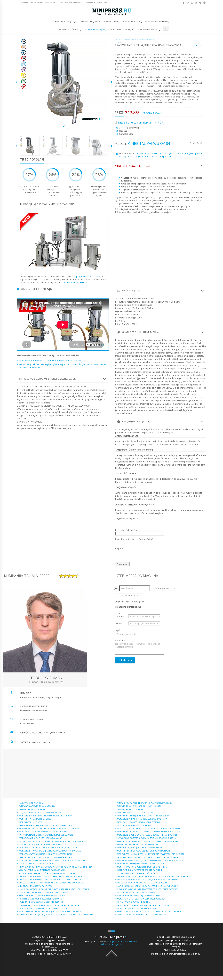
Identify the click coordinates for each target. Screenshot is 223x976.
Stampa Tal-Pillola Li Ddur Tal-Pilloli (34, 809)
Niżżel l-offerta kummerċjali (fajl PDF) (141, 122)
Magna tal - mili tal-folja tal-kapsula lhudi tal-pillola (140, 899)
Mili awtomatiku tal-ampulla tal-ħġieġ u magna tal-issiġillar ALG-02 (49, 945)
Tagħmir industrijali (94, 29)
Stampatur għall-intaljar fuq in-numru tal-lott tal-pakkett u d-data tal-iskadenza (55, 915)
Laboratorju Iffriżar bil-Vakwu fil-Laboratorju (137, 844)
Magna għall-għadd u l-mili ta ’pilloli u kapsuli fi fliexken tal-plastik (147, 835)
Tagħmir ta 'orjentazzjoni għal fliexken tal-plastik (139, 848)
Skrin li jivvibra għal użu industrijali (133, 902)
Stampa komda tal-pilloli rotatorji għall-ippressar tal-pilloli (144, 803)
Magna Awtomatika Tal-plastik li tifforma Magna (40, 838)
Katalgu (118, 39)
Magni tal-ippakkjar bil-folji (30, 822)
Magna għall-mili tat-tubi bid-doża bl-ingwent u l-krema (141, 819)
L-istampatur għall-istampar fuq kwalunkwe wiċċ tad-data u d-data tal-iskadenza (55, 867)
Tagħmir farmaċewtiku (68, 29)
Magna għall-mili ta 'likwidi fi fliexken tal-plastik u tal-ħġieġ (45, 816)
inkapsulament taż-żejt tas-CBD (86, 276)
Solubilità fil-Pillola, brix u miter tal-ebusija (136, 892)
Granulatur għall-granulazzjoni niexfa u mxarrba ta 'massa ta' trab (147, 841)
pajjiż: (121, 632)
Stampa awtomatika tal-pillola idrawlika (36, 806)
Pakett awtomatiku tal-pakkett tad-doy (35, 863)
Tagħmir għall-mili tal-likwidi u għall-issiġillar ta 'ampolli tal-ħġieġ (49, 828)
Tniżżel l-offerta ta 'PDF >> (75, 282)
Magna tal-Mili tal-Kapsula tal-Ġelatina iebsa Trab (138, 822)
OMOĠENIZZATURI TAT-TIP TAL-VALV (49, 936)
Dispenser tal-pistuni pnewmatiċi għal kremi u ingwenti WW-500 (176, 945)
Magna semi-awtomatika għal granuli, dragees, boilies (43, 908)
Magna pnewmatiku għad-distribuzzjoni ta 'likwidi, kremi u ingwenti (49, 911)
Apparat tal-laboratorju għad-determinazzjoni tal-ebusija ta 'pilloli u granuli (54, 889)
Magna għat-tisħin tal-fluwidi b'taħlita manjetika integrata (142, 905)
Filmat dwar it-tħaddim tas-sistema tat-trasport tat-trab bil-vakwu (50, 360)
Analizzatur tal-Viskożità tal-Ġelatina (35, 886)
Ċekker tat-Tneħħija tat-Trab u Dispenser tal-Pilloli (139, 870)
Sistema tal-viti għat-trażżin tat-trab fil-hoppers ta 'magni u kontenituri (51, 841)
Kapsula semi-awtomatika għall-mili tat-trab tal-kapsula (141, 915)
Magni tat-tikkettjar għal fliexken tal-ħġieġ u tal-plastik (141, 867)
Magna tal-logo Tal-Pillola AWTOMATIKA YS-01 (49, 953)
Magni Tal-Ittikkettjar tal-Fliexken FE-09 (49, 950)
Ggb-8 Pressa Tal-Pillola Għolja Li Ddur (176, 936)
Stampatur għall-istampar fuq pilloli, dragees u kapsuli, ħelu (46, 825)
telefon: (118, 623)
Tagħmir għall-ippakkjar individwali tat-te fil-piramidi (140, 863)
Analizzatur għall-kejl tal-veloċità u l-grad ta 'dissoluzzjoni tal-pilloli (51, 883)
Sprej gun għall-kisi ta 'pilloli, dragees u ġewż (39, 812)
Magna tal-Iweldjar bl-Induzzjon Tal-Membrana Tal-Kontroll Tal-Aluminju (52, 860)
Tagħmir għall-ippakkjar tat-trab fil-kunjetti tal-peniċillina (142, 816)
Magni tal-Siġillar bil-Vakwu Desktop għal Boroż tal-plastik (143, 851)
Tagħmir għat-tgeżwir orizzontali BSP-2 (176, 940)
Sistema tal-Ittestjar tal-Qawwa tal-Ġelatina (135, 873)
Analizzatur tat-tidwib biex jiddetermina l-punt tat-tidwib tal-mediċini (49, 880)
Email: (71, 2)
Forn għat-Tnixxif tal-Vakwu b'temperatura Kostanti (41, 895)
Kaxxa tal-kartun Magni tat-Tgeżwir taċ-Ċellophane (41, 870)
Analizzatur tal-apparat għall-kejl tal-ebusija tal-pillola (141, 883)
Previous (17, 82)
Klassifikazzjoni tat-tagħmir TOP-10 (99, 21)
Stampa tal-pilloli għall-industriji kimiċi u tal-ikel (138, 806)
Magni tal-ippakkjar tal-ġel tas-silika (34, 819)
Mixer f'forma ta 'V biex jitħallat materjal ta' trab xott (42, 844)
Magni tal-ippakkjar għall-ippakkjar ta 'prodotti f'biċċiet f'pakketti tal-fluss (150, 854)
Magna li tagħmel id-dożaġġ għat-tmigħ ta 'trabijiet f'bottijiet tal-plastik (148, 828)
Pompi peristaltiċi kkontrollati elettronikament (40, 899)
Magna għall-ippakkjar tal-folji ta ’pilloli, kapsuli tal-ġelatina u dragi (49, 851)
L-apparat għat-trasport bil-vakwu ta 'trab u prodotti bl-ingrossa (146, 838)
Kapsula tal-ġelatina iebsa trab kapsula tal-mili (137, 908)
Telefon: (96, 2)
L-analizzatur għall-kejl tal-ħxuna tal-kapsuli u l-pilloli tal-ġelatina (147, 886)
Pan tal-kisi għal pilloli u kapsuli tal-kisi (134, 812)
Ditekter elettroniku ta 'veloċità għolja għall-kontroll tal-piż (47, 873)
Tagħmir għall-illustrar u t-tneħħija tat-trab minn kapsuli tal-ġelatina (148, 832)
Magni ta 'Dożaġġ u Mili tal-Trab (49, 940)
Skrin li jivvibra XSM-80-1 (175, 950)
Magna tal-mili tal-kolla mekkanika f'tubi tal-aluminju (42, 832)
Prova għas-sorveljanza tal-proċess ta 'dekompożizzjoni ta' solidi (147, 889)
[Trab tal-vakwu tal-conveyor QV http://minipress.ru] (64, 82)
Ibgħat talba (126, 660)
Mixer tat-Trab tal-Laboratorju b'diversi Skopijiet (138, 895)
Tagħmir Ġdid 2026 (131, 21)
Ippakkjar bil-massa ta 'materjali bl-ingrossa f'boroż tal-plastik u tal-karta (149, 860)
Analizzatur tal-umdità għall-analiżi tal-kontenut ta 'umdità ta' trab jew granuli (153, 876)
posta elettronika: (120, 615)
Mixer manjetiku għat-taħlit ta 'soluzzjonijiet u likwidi (43, 892)
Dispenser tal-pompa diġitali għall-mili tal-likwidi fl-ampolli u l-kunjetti (148, 911)
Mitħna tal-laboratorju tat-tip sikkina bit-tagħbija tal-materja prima (48, 905)
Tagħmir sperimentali (148, 29)
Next (111, 82)
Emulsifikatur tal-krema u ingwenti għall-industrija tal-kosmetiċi (48, 848)
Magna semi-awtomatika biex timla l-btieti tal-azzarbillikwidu (45, 854)
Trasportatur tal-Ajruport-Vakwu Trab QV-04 (119, 943)
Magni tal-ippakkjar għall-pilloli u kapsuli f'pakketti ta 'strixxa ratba (147, 857)
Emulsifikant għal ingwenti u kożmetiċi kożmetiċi (40, 902)
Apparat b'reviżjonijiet (66, 21)
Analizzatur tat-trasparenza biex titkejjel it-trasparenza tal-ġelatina (147, 880)
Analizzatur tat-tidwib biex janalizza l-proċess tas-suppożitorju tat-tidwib (52, 876)
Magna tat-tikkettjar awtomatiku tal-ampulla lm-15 (175, 953)
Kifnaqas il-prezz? (152, 112)
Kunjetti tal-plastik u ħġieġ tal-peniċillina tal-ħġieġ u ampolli (45, 835)
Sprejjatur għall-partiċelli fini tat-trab (133, 825)
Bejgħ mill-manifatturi (156, 21)
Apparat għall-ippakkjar (120, 29)
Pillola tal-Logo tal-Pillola (30, 803)
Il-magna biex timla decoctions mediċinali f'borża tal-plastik (45, 857)
